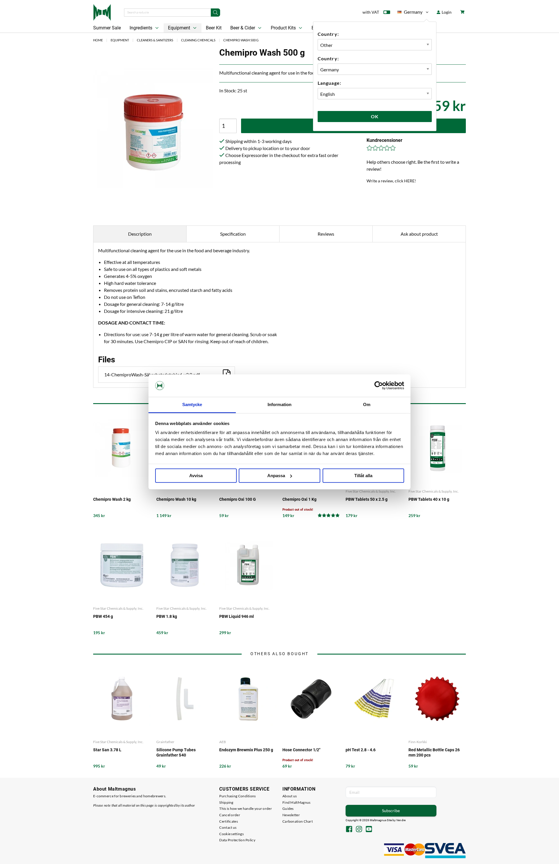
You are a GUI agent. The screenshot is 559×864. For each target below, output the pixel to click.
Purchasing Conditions (237, 796)
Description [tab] (140, 234)
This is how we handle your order (245, 808)
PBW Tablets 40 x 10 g (428, 499)
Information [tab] (279, 404)
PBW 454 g (103, 616)
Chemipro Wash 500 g (241, 40)
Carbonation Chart (297, 821)
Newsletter (291, 815)
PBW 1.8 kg (166, 616)
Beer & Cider (243, 28)
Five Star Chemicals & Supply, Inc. (371, 491)
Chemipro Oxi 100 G (237, 499)
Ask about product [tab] (419, 234)
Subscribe (391, 810)
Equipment (179, 28)
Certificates (228, 821)
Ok (374, 116)
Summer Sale (107, 28)
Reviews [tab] (326, 234)
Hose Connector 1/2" (301, 749)
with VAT (370, 12)
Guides (288, 808)
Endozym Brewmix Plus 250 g (246, 749)
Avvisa (196, 475)
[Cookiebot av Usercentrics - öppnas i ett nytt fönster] (378, 385)
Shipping (226, 802)
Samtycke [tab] (192, 404)
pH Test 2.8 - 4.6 (361, 749)
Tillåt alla (363, 475)
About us (289, 796)
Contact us (227, 827)
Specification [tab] (233, 234)
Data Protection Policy (237, 840)
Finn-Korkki (417, 742)
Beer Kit (214, 28)
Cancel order (229, 815)
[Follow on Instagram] (359, 829)
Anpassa (276, 475)
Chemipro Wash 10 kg (176, 499)
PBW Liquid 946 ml (236, 616)
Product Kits (284, 28)
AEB (222, 742)
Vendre (401, 820)
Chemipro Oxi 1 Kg (299, 499)
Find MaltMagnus (296, 802)
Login (446, 12)
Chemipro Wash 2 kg (112, 499)
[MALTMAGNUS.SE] (102, 11)
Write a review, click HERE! (391, 180)
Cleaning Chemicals (198, 40)
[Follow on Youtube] (369, 829)
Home (98, 40)
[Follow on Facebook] (349, 829)
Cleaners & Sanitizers (155, 40)
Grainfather (165, 742)
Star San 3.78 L (107, 749)
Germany (409, 13)
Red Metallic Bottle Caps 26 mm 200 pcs (434, 752)
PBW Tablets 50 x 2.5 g (367, 499)
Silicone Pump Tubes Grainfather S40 (176, 752)
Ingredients (141, 28)
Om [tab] (366, 404)
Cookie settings (231, 834)
